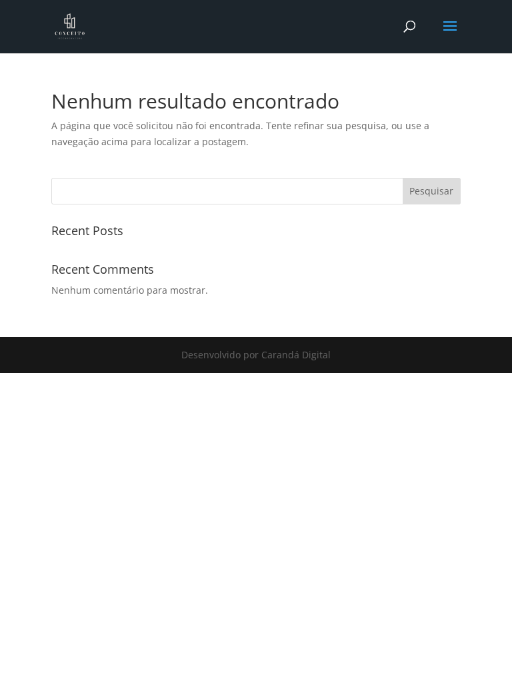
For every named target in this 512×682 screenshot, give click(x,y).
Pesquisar (431, 190)
